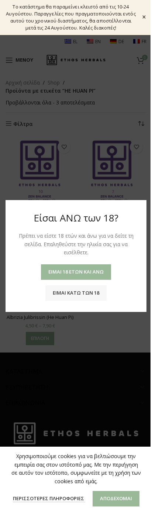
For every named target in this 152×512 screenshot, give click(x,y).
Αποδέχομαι (116, 498)
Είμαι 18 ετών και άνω (76, 271)
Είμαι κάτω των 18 (76, 292)
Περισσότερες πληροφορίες (49, 498)
